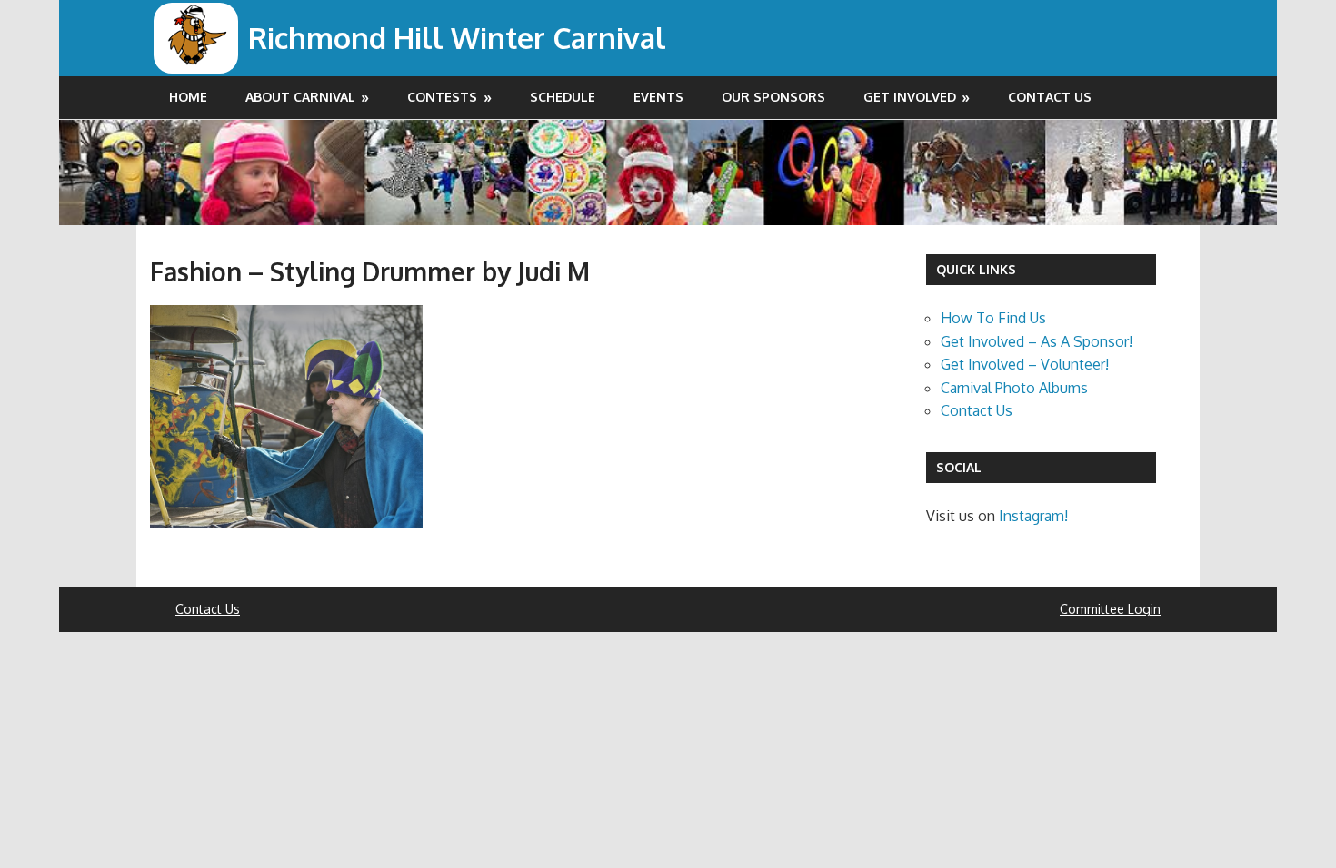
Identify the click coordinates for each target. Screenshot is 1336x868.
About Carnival (300, 96)
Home (188, 96)
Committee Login (1110, 608)
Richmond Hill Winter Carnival (457, 37)
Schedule (562, 96)
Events (658, 96)
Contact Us (1050, 96)
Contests (442, 96)
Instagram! (1033, 516)
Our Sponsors (773, 96)
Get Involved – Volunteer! (1025, 364)
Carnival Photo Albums (1014, 388)
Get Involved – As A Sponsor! (1036, 341)
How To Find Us (993, 318)
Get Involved (909, 96)
